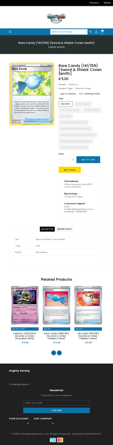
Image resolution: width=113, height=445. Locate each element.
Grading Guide (92, 93)
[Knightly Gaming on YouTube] (15, 3)
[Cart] (102, 32)
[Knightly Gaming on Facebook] (4, 3)
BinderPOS (95, 433)
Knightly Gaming (57, 47)
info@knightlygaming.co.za (19, 384)
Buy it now (69, 170)
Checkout (94, 2)
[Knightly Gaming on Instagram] (10, 3)
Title (61, 98)
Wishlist (107, 2)
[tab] (47, 229)
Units (61, 154)
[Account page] (96, 32)
